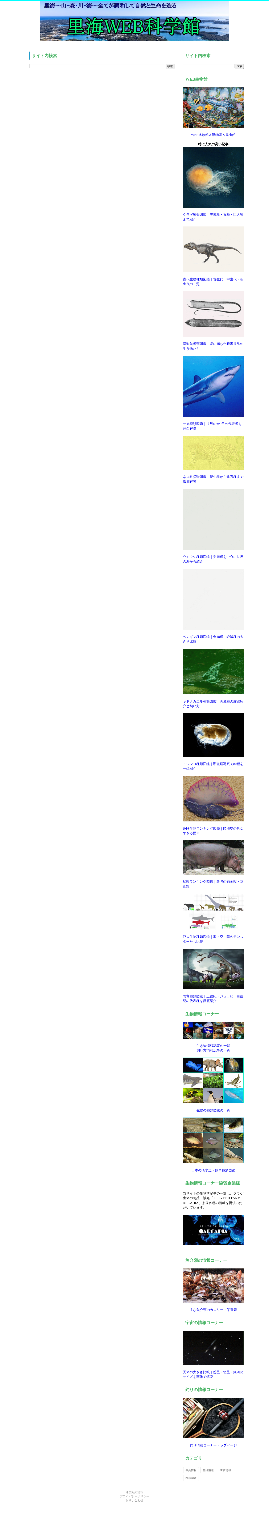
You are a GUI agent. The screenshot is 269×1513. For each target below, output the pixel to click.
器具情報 (191, 1470)
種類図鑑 (191, 1478)
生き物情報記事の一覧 (213, 1045)
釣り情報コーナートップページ (213, 1445)
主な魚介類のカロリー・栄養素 (213, 1310)
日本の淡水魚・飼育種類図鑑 (213, 1170)
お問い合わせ (134, 1500)
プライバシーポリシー (134, 1496)
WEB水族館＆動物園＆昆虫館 (213, 135)
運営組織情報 (134, 1492)
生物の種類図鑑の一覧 (213, 1110)
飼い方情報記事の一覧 (213, 1050)
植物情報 (208, 1470)
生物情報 (225, 1470)
